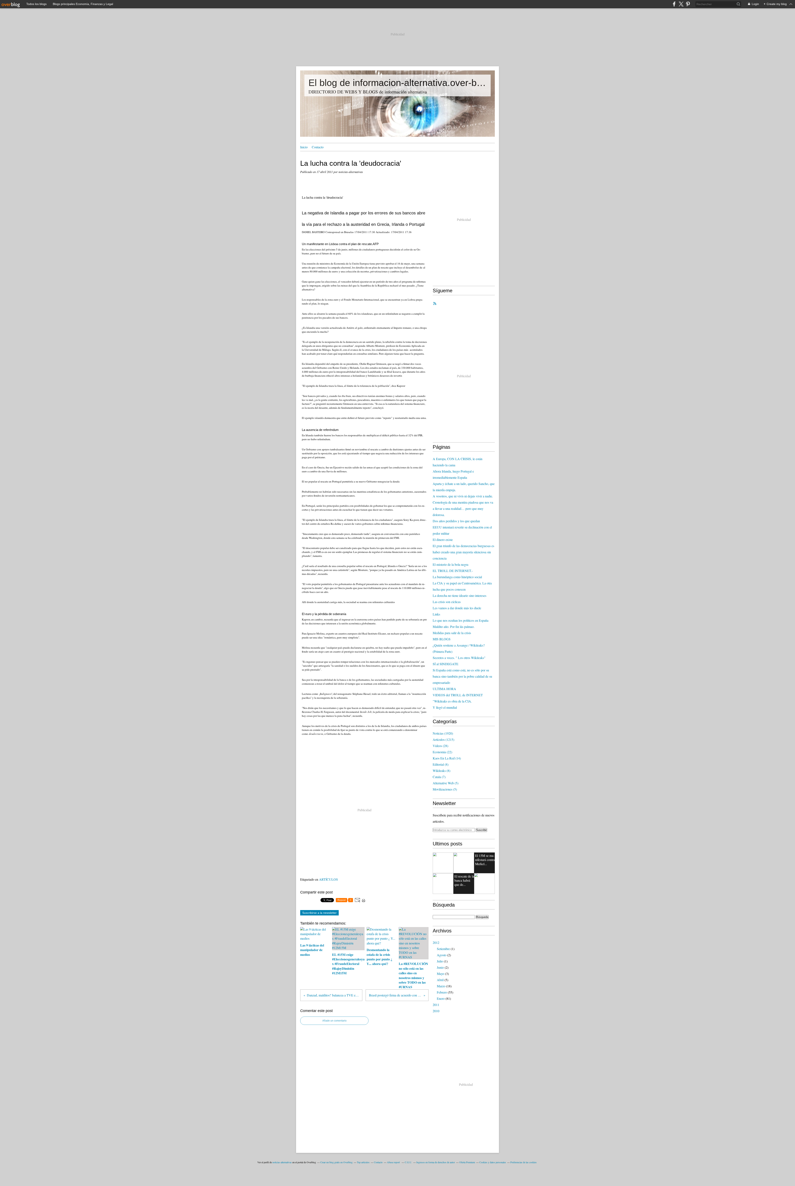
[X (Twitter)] (681, 4)
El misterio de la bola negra (450, 564)
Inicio (304, 147)
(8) (440, 764)
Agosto (441, 955)
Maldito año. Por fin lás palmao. (454, 626)
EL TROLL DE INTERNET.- (453, 570)
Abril (440, 980)
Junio (440, 967)
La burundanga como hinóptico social (457, 577)
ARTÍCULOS (328, 879)
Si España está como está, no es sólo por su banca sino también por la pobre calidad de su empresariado (462, 676)
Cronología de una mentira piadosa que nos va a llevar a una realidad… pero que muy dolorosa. (463, 508)
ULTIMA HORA (444, 689)
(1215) (443, 739)
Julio (440, 961)
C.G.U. (408, 1162)
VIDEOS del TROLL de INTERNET (458, 695)
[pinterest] (687, 4)
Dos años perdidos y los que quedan (456, 521)
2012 (436, 942)
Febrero (442, 992)
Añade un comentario (334, 1020)
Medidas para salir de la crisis (452, 633)
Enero (441, 998)
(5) (445, 783)
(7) (439, 777)
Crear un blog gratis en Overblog (336, 1162)
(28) (440, 746)
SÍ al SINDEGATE (445, 664)
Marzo (441, 986)
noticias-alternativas (282, 1162)
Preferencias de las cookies (523, 1162)
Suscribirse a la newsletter (319, 912)
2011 (436, 1004)
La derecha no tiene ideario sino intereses (459, 595)
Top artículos (363, 1162)
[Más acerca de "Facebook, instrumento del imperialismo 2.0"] (443, 883)
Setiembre (443, 949)
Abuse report (393, 1162)
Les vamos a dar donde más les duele (457, 608)
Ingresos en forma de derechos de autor (435, 1162)
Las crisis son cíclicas (447, 602)
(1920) (443, 733)
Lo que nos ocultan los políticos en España (460, 620)
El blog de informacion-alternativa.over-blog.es (397, 82)
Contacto (318, 147)
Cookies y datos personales (492, 1162)
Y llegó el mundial (445, 707)
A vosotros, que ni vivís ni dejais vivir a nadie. (463, 496)
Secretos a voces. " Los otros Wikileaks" (459, 657)
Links (436, 614)
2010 (436, 1011)
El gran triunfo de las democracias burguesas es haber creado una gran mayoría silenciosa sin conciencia (463, 552)
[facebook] (674, 4)
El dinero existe (443, 539)
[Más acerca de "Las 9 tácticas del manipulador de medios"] (443, 862)
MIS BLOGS (441, 639)
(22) (442, 752)
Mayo (440, 973)
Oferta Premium (467, 1162)
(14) (447, 758)
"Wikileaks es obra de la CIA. (452, 701)
